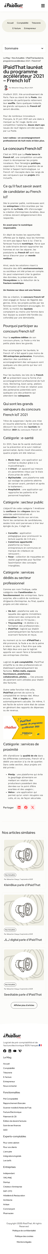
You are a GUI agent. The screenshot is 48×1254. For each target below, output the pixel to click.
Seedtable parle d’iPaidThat (23, 994)
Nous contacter (10, 1086)
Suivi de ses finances (12, 1125)
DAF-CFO (7, 1191)
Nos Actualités (18, 58)
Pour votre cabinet (11, 1142)
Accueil (10, 23)
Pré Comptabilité (10, 1099)
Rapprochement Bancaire (14, 1103)
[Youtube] (14, 1050)
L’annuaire (7, 1151)
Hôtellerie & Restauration (14, 1195)
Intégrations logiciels (12, 1156)
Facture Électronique (12, 1112)
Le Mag (6, 58)
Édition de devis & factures (14, 1121)
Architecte (7, 1200)
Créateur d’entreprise (12, 1186)
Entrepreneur (30, 28)
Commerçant (9, 1209)
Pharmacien (8, 1213)
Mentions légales (24, 1242)
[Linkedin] (9, 1050)
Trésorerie (36, 23)
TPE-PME (7, 1177)
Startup (6, 1182)
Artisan (6, 1204)
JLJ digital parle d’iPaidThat (23, 940)
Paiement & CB (9, 1116)
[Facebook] (4, 1050)
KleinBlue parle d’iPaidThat (22, 885)
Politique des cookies (24, 1236)
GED (5, 1130)
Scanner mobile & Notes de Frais (17, 1107)
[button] (42, 48)
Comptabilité (22, 23)
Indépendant (9, 1173)
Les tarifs (7, 1160)
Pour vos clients (10, 1147)
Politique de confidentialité (24, 1230)
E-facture (16, 28)
